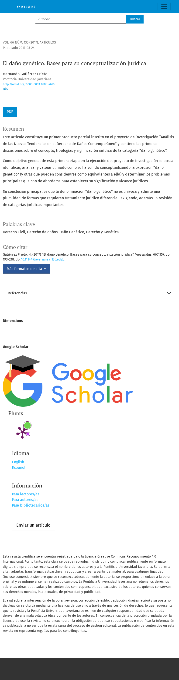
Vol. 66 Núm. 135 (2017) (20, 42)
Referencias (17, 292)
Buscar (135, 19)
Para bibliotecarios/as (30, 505)
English (18, 462)
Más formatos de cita (25, 269)
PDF (10, 111)
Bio (5, 89)
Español (18, 467)
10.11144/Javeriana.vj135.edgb (43, 259)
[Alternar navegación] (164, 6)
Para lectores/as (25, 494)
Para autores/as (25, 499)
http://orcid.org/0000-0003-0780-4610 (29, 84)
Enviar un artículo (33, 525)
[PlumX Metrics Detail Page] (22, 432)
